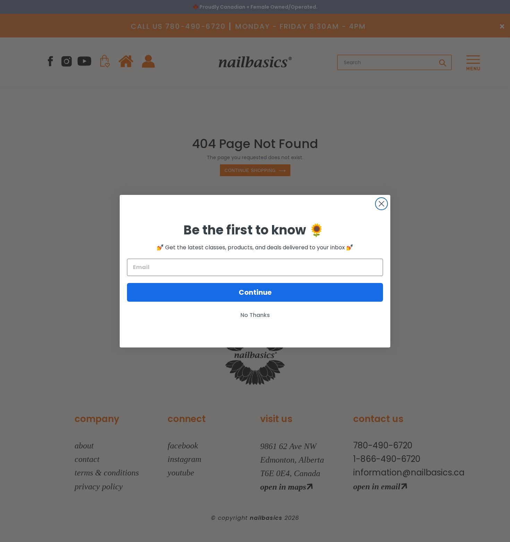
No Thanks (255, 315)
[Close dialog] (381, 204)
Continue (255, 292)
